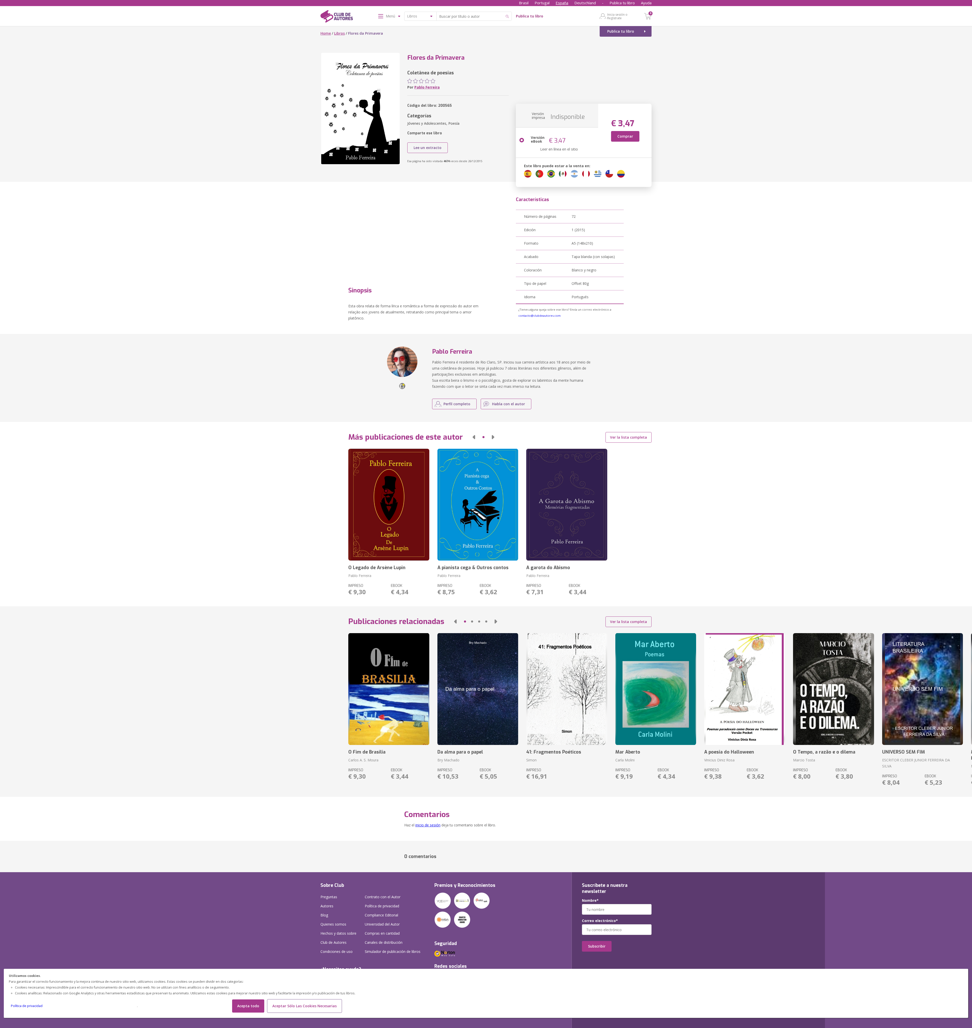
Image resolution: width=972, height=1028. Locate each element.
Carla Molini (625, 760)
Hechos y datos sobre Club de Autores (338, 938)
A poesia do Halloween (729, 752)
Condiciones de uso (336, 951)
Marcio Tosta (804, 760)
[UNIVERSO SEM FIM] (922, 689)
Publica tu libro (622, 2)
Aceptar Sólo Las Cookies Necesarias (304, 1005)
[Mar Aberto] (655, 689)
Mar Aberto (627, 752)
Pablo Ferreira (427, 87)
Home (325, 33)
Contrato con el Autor (382, 896)
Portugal (542, 2)
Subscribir (596, 946)
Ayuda (646, 2)
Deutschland (585, 2)
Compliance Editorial (381, 915)
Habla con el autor (508, 403)
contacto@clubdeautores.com (539, 315)
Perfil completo (456, 403)
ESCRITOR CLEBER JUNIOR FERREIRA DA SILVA (916, 763)
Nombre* (590, 900)
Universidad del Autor (382, 924)
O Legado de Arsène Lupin (377, 568)
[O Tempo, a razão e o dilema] (833, 689)
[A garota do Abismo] (566, 505)
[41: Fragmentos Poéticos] (566, 689)
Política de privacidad (27, 1006)
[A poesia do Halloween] (744, 689)
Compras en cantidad (382, 933)
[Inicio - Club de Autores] (336, 17)
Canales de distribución (383, 942)
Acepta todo (248, 1005)
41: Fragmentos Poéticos (553, 752)
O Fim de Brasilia (367, 752)
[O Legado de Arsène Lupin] (388, 505)
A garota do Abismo (548, 568)
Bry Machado (448, 760)
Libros (339, 33)
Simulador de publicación (392, 951)
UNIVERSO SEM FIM (903, 752)
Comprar (625, 136)
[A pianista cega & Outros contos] (477, 505)
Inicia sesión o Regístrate (617, 16)
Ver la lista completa (628, 437)
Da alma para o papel (460, 752)
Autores (326, 906)
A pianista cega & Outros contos (473, 568)
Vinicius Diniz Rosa (719, 760)
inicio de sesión (427, 825)
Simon (531, 760)
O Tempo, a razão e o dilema (824, 752)
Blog (324, 915)
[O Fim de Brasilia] (388, 689)
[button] (474, 437)
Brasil (524, 2)
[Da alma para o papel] (477, 689)
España (562, 2)
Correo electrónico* (600, 921)
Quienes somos (333, 924)
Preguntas (328, 896)
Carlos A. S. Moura (363, 760)
